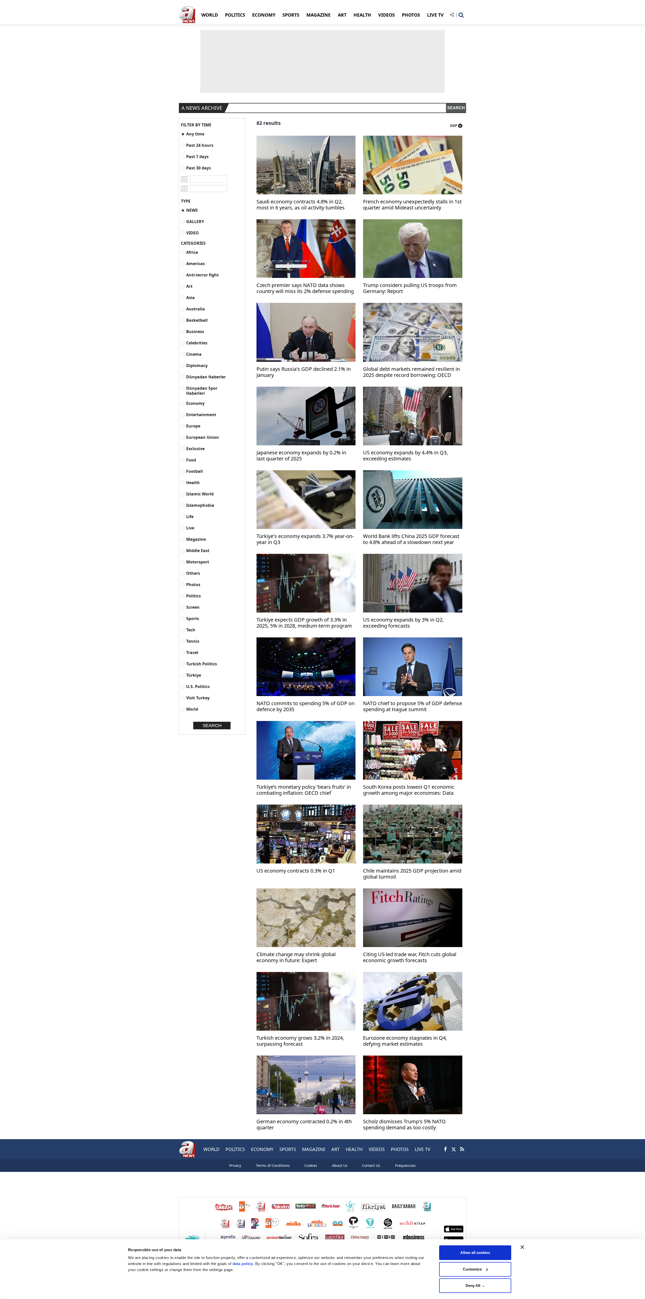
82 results (268, 123)
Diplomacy (197, 365)
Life (190, 516)
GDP (453, 125)
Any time (195, 133)
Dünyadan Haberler (206, 376)
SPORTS (290, 15)
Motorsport (197, 561)
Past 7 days (197, 156)
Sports (192, 618)
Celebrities (196, 342)
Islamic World (200, 493)
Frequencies (405, 1165)
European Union (202, 437)
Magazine (196, 539)
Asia (190, 297)
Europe (193, 425)
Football (194, 471)
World (192, 709)
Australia (195, 308)
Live (190, 527)
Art (189, 286)
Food (191, 459)
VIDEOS (386, 15)
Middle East (197, 550)
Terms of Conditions (273, 1165)
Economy (195, 403)
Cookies (310, 1165)
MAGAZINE (318, 15)
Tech (190, 629)
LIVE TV (435, 15)
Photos (193, 584)
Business (195, 331)
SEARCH (456, 108)
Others (193, 573)
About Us (339, 1165)
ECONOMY (263, 15)
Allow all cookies (475, 1252)
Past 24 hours (199, 145)
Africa (192, 252)
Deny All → (475, 1285)
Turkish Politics (201, 663)
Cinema (194, 354)
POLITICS (235, 15)
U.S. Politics (198, 686)
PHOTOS (411, 15)
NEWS (192, 210)
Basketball (197, 320)
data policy (243, 1263)
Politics (193, 595)
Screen (193, 607)
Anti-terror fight (202, 274)
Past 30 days (198, 167)
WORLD (209, 15)
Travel (192, 652)
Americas (195, 263)
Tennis (192, 641)
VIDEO (192, 232)
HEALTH (362, 15)
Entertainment (201, 414)
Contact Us (371, 1165)
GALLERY (195, 221)
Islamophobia (200, 505)
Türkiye (193, 675)
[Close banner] (522, 1247)
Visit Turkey (198, 697)
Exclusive (195, 448)
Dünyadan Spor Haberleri (201, 390)
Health (193, 482)
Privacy (235, 1165)
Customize (472, 1269)
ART (342, 15)
